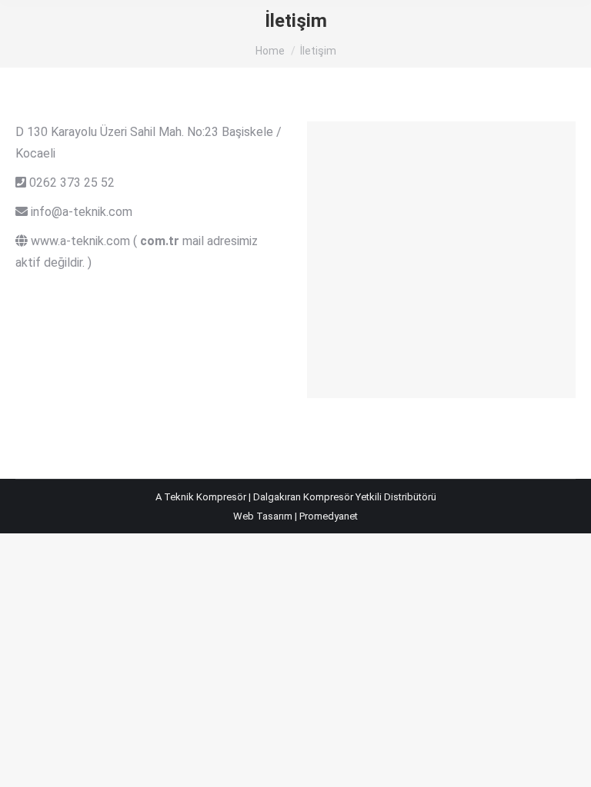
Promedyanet (328, 516)
